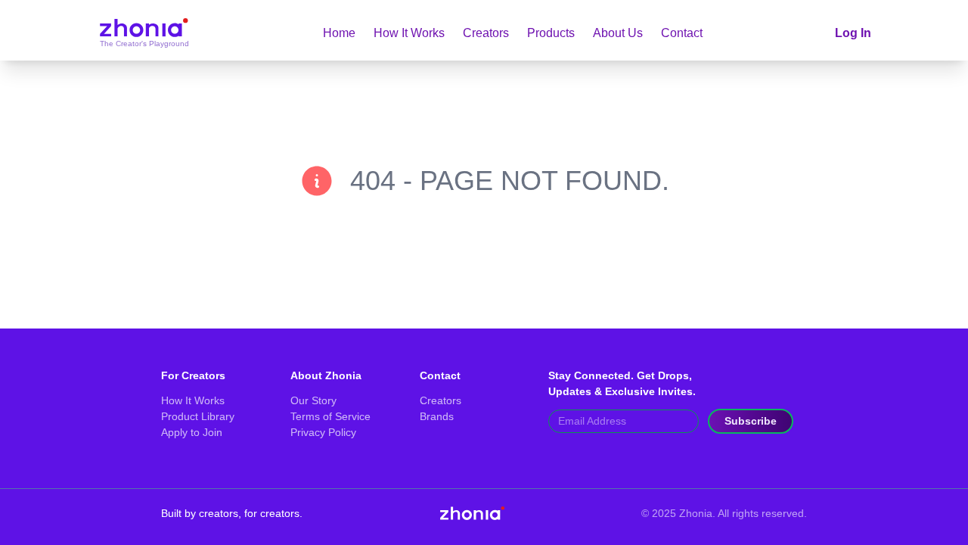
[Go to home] (143, 33)
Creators (486, 32)
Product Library (197, 416)
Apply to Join (191, 432)
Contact (682, 32)
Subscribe (750, 421)
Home (339, 32)
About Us (618, 32)
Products (551, 32)
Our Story (313, 400)
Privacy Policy (323, 432)
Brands (437, 416)
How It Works (409, 32)
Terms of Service (330, 416)
